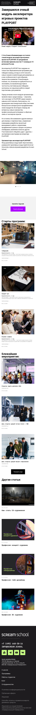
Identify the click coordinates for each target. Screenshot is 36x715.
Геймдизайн (5, 251)
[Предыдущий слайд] (1, 172)
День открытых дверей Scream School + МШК (15, 424)
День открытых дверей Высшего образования (15, 461)
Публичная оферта (8, 693)
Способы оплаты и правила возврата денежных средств (15, 701)
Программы (6, 674)
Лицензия (5, 697)
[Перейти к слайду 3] (18, 186)
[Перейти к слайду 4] (20, 186)
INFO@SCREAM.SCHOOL (12, 646)
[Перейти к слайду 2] (17, 186)
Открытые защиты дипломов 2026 (11, 386)
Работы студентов (8, 677)
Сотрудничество (8, 684)
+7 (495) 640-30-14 (12, 643)
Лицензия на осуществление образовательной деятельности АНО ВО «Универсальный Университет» (16, 708)
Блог (3, 681)
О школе (5, 670)
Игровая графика (7, 337)
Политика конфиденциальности (13, 690)
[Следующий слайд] (35, 172)
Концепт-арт (5, 294)
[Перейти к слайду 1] (15, 186)
